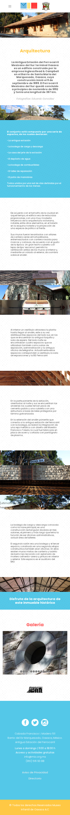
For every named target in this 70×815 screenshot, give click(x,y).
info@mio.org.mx (35, 757)
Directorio (35, 778)
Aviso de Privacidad (35, 772)
